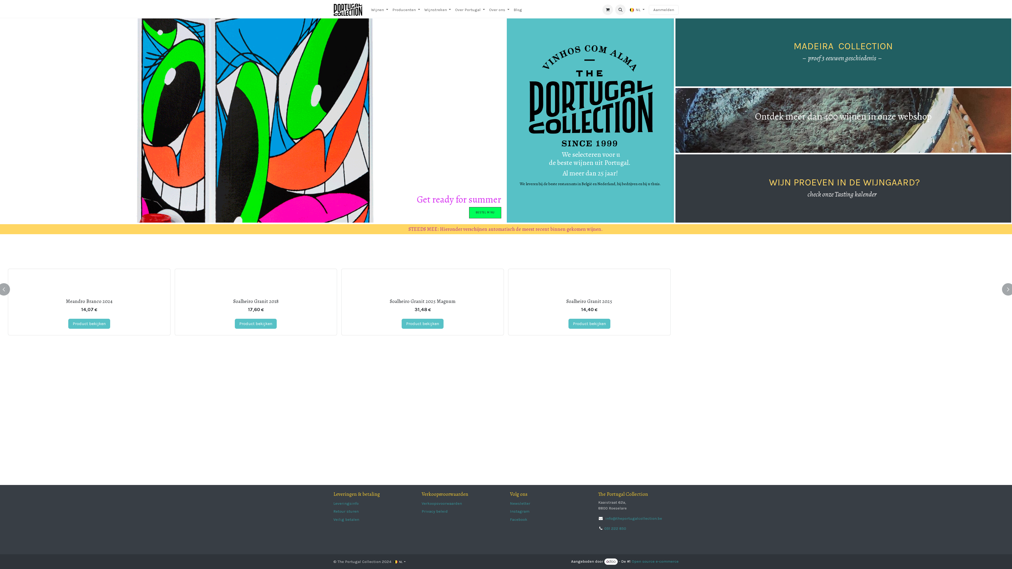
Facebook (518, 519)
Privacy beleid (435, 511)
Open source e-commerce (655, 561)
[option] (506, 289)
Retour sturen (346, 511)
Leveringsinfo (346, 503)
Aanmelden (663, 9)
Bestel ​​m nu (485, 212)
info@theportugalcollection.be (633, 518)
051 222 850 (615, 528)
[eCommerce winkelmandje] (607, 9)
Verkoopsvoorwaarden (442, 503)
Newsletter (520, 503)
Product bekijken (89, 323)
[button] (620, 9)
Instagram (519, 511)
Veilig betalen (346, 519)
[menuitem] (379, 10)
